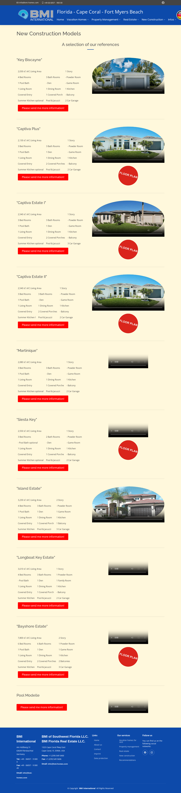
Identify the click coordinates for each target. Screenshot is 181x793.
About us (98, 745)
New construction (127, 756)
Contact (97, 749)
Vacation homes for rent (127, 741)
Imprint (97, 754)
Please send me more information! (43, 108)
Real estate (124, 751)
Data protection (101, 758)
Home (60, 19)
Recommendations (127, 760)
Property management (129, 747)
